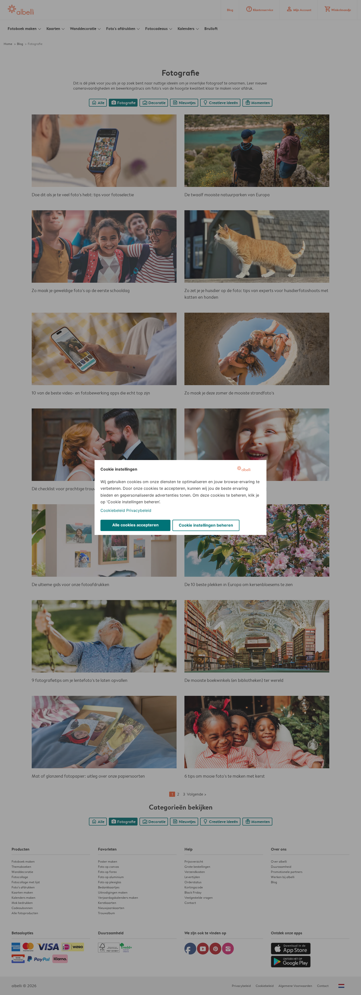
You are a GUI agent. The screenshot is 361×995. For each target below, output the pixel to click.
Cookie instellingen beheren (206, 525)
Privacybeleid (138, 510)
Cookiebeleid (112, 510)
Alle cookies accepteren (135, 524)
